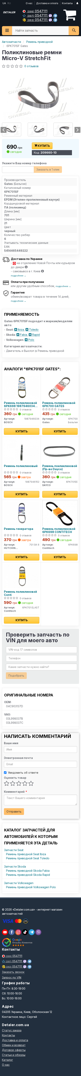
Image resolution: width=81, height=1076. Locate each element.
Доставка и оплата (47, 3)
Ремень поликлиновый (21, 466)
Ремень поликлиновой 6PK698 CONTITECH (58, 530)
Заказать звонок (13, 972)
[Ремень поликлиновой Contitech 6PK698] (60, 513)
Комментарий (15, 791)
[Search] (74, 30)
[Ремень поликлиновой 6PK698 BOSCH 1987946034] (21, 387)
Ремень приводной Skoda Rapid (28, 874)
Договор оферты (14, 1050)
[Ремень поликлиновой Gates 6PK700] (60, 387)
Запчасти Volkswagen (18, 883)
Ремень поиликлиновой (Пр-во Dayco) (59, 467)
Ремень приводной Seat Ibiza (26, 854)
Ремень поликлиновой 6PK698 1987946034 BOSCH (20, 404)
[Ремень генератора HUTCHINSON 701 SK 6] (21, 513)
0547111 (37, 11)
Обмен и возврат (14, 1045)
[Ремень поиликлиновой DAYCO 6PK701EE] (60, 450)
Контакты (67, 3)
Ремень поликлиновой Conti (20, 593)
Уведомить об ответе (23, 772)
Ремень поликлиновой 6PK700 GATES (58, 404)
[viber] (12, 932)
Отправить (13, 811)
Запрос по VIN (11, 977)
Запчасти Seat (13, 850)
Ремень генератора (18, 528)
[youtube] (5, 932)
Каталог (7, 1059)
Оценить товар (15, 777)
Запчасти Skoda (15, 866)
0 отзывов (31, 66)
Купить (43, 145)
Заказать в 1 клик (47, 169)
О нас (29, 3)
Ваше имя (11, 743)
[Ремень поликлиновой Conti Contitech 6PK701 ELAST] (21, 576)
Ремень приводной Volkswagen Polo (31, 887)
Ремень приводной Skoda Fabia (28, 870)
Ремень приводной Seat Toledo (27, 858)
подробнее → (18, 275)
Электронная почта (18, 758)
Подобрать (16, 675)
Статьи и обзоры (13, 1055)
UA (4, 3)
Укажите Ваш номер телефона (24, 163)
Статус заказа (11, 1030)
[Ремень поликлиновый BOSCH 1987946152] (21, 450)
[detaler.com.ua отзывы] (17, 942)
